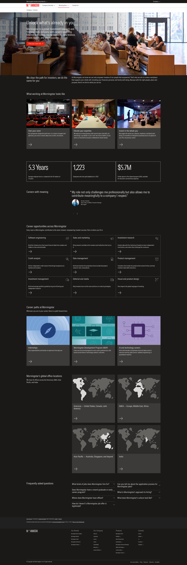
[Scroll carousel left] (73, 213)
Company (29, 10)
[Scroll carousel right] (77, 213)
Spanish (60, 519)
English (56, 519)
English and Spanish (42, 519)
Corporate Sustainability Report (58, 522)
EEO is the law (29, 519)
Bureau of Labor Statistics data (78, 522)
